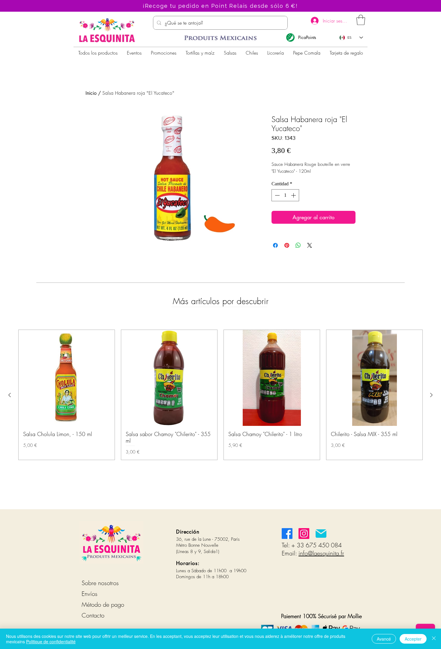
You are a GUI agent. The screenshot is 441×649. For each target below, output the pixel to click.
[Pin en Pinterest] (286, 245)
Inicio (91, 93)
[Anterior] (9, 395)
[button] (360, 20)
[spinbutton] (285, 195)
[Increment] (294, 195)
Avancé (384, 639)
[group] (220, 394)
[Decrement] (276, 195)
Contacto (93, 615)
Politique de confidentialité (51, 642)
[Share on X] (309, 245)
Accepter (413, 639)
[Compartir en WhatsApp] (298, 245)
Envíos (90, 594)
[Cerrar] (433, 638)
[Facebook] (287, 533)
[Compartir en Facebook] (275, 245)
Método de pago (103, 604)
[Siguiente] (431, 395)
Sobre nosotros (100, 583)
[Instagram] (303, 533)
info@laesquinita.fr (321, 553)
